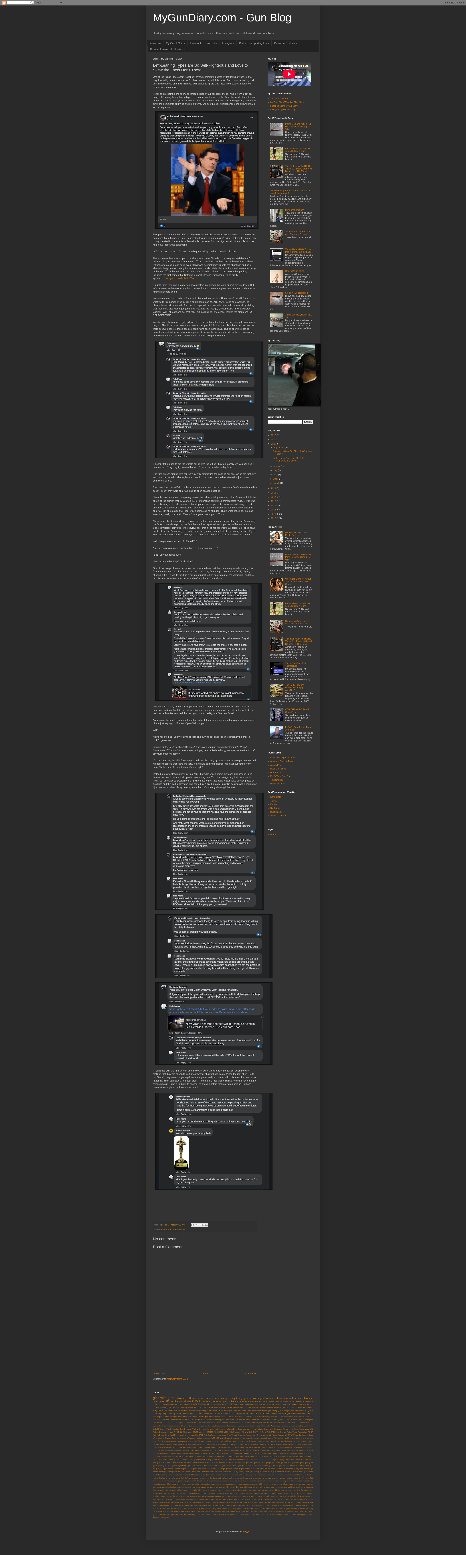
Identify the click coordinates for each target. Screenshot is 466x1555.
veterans (182, 1511)
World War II (194, 1401)
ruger (287, 1413)
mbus (224, 1481)
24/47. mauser (163, 1420)
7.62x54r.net (276, 780)
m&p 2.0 (296, 1478)
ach (221, 1438)
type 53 (195, 1417)
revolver (175, 1407)
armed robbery (269, 1401)
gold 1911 (167, 1466)
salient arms (201, 1496)
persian (213, 1490)
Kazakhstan (269, 1429)
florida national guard (270, 1460)
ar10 (244, 1441)
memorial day (280, 1481)
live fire (236, 1478)
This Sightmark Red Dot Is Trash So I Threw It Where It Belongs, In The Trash (298, 169)
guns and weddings (216, 1469)
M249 (216, 1432)
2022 (274, 435)
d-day (245, 1453)
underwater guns (283, 1508)
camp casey (228, 1398)
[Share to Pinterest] (206, 1225)
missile (218, 1484)
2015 (274, 505)
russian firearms (173, 1496)
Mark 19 (238, 1432)
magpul (165, 1413)
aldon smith (284, 1438)
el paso (206, 1410)
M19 (205, 1432)
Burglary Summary (294, 210)
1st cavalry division (269, 1417)
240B (254, 1401)
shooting (193, 1499)
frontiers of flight (204, 1463)
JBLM (234, 1429)
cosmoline (224, 1453)
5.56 (200, 1404)
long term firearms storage (260, 1478)
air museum (308, 1407)
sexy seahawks (182, 1499)
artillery (163, 1444)
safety (192, 1496)
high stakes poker (177, 1472)
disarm (300, 1453)
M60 (221, 1432)
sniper (159, 1417)
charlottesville (179, 1450)
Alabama (202, 1423)
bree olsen (210, 1447)
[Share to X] (199, 1225)
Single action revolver (217, 1435)
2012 (274, 518)
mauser (298, 1404)
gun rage (159, 1469)
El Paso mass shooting (278, 1426)
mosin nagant (257, 1398)
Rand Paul (169, 1435)
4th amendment (249, 1420)
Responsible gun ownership (186, 1435)
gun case (226, 1466)
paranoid (176, 1490)
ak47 (179, 1398)
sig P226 (262, 1499)
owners (284, 1487)
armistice (266, 1441)
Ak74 (196, 1423)
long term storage (279, 1478)
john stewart (167, 1475)
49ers (239, 1420)
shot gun (222, 1499)
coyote (232, 1453)
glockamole (157, 1466)
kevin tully (226, 1475)
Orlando (283, 1432)
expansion (176, 1460)
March (276, 483)
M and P (171, 1432)
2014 (274, 509)
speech (246, 1502)
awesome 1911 (302, 1401)
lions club (228, 1478)
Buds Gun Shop (278, 768)
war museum (269, 1511)
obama (222, 1487)
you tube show (295, 1514)
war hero (260, 1511)
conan (216, 1453)
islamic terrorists (291, 1472)
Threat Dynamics (238, 1435)
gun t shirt (303, 1410)
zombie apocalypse (161, 1518)
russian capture (159, 1496)
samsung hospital (213, 1496)
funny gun (242, 1398)
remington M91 (233, 1493)
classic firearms (287, 1450)
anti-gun (237, 1441)
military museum (187, 1484)
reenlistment (221, 1493)
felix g (192, 1460)
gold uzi (175, 1466)
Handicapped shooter (216, 1429)
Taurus (273, 801)
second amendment (208, 1398)
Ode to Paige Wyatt (294, 271)
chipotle (213, 1450)
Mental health (266, 1407)
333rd (184, 1420)
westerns (210, 1514)
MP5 (257, 1407)
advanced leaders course (234, 1438)
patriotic (206, 1490)
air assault (262, 1438)
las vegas (302, 1475)
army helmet (286, 1441)
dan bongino (259, 1453)
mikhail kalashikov (172, 1484)
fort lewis (177, 1463)
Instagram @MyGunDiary (282, 109)
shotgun (239, 1401)
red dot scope (210, 1493)
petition (220, 1490)
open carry (158, 1404)
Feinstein (175, 1429)
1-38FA (194, 1404)
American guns (213, 1423)
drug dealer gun (196, 1410)
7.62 (287, 1420)
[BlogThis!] (196, 1225)
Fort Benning (185, 1429)
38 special (207, 1420)
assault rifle (182, 1444)
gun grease (274, 1466)
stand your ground (293, 1502)
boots (175, 1447)
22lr (154, 1420)
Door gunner (231, 1426)
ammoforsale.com (160, 1441)
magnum (187, 1481)
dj (304, 1453)
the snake (175, 1508)
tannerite (182, 1417)
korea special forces (253, 1475)
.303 (223, 1417)
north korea (215, 1413)
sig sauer (270, 1499)
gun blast (217, 1466)
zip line (217, 1417)
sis (292, 1499)
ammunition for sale (196, 1441)
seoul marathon (168, 1499)
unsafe (302, 1508)
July (275, 470)
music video (305, 1484)
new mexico (308, 1404)
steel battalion (159, 1505)
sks (154, 1417)
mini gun (211, 1484)
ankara (213, 1441)
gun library (283, 1466)
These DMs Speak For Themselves (296, 664)
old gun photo (259, 1487)
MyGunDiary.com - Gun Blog (222, 17)
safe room (185, 1496)
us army (247, 1401)
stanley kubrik (307, 1502)
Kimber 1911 (288, 1429)
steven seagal (190, 1505)
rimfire (260, 1493)
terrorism (166, 1508)
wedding (290, 1511)
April (276, 479)
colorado (169, 1453)
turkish (225, 1508)
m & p (289, 1478)
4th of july (260, 1420)
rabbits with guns (160, 1493)
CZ (226, 1404)
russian (310, 1493)
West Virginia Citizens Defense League (169, 1438)
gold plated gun (244, 1410)
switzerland (276, 1505)
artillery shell (172, 1444)
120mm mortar (238, 1417)
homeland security (230, 1472)
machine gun (176, 1401)
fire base (221, 1460)
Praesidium (302, 1432)
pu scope (289, 1490)
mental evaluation (294, 1481)
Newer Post (159, 1373)
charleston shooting (165, 1450)
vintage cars (203, 1511)
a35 (217, 1438)
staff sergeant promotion (274, 1502)
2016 (274, 501)
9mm (211, 1407)
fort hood (169, 1463)
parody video (196, 1490)
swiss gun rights (264, 1505)
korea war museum (271, 1475)
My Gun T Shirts (175, 43)
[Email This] (192, 1225)
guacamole (208, 1466)
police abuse (237, 1490)
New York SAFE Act (270, 1432)
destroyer (285, 1453)
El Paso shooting (296, 1426)
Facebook (196, 43)
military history (175, 1413)
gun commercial (248, 1466)
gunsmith (245, 1469)
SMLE (293, 1407)
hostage (242, 1472)
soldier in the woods (192, 1502)
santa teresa (281, 1496)
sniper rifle (178, 1502)
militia (197, 1484)
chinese (205, 1450)
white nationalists (237, 1514)
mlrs (185, 1401)
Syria (228, 1435)
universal (295, 1508)
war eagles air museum (245, 1511)
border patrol (190, 1447)
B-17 (239, 1423)
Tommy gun (251, 1435)
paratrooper (185, 1490)
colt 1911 (177, 1453)
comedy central (207, 1453)
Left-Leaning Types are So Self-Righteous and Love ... (288, 459)
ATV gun (179, 1423)
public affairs (299, 1490)
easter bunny (269, 1456)
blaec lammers (159, 1447)
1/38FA (228, 1417)
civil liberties (275, 1450)
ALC (170, 1423)
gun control (228, 1401)
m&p (159, 1413)
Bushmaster (276, 812)
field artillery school (209, 1460)
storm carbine (201, 1505)
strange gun (220, 1505)
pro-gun (281, 1490)
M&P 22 (178, 1432)
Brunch (292, 1423)
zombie (310, 1514)
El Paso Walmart (260, 1426)
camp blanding (290, 1447)
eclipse (279, 1456)
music (297, 1484)
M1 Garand (188, 1432)
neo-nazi (180, 1487)
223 (311, 1417)
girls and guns (298, 1463)
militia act (204, 1484)
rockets (281, 1413)
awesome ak (272, 1398)
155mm (248, 1417)
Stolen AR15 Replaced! (296, 293)
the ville (183, 1508)
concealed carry (209, 1401)
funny (226, 1410)
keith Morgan (215, 1475)
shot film (214, 1499)
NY (260, 1432)
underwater (270, 1508)
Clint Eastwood (214, 1426)
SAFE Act (203, 1435)
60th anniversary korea (274, 1420)
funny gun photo (300, 1398)
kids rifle (234, 1475)
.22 (194, 1407)
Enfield (156, 1429)
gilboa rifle (276, 1463)
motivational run (269, 1484)
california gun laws (276, 1447)
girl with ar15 (286, 1463)
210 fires (305, 1417)
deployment (183, 1410)
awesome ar (285, 1398)
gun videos (187, 1469)
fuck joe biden (218, 1463)
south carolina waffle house (218, 1502)
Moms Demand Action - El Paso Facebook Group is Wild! (298, 127)
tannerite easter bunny (303, 1505)
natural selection (169, 1487)
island (301, 1472)
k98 (192, 1475)
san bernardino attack (231, 1496)
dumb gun (248, 1456)
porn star (256, 1490)
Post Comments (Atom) (177, 1379)
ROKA (310, 1432)
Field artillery (219, 1407)
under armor (242, 1508)
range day (177, 1493)
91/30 (259, 1401)
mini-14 (186, 1413)
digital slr (293, 1453)
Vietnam (237, 1404)
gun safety (272, 1410)
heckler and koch (278, 1469)
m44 (293, 1404)
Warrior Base (307, 1435)
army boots (275, 1441)
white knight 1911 (221, 1514)
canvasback (171, 1410)
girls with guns (164, 1398)
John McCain (257, 1429)
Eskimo (162, 1429)
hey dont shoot (302, 1469)
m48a (155, 1481)
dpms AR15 (221, 1456)
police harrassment (247, 1413)
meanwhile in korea (265, 1481)
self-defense (307, 1413)
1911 (166, 1401)
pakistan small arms (296, 1487)
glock (220, 1401)
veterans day (192, 1511)
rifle (247, 1493)
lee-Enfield (180, 1478)
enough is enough (305, 1456)
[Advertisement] (205, 1349)
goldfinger (183, 1466)
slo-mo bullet (158, 1502)
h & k (251, 1469)
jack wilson (308, 1472)
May (275, 474)
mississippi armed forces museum (236, 1484)
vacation (174, 1511)
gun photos (304, 1466)
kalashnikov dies (202, 1475)
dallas (250, 1453)
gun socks (168, 1469)
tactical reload (287, 1505)
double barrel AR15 (207, 1456)
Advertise (155, 43)
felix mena (257, 1404)
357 (189, 1420)
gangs (268, 1463)
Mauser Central (278, 783)
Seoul (299, 1407)
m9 (160, 1481)
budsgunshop (222, 1447)
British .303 (284, 1423)
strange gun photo (233, 1505)
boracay (181, 1447)
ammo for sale (307, 1438)
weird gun (304, 1511)
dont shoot (182, 1456)
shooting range (203, 1499)
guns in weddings (233, 1469)
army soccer (296, 1441)
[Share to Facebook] (203, 1225)
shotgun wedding (234, 1499)
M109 (195, 1432)
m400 (310, 1478)
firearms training (247, 1460)
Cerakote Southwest (285, 43)
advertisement (252, 1438)
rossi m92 (303, 1493)
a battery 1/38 (209, 1438)
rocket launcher (270, 1413)
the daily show (186, 1407)
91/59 (155, 1423)
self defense (296, 1413)
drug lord (239, 1456)
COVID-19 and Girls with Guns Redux (297, 710)
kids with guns (269, 1404)
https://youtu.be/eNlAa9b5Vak (178, 278)
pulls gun (309, 1490)
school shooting (294, 1496)
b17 (237, 1444)
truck (219, 1508)
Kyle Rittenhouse (177, 1229)
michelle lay (308, 1481)
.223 (199, 1407)
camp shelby (302, 1447)
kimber (241, 1475)
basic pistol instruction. (249, 1444)
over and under (231, 1413)
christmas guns (237, 1450)
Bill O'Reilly (274, 1423)
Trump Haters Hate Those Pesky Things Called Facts (298, 250)
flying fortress (285, 1460)
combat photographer (191, 1453)
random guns (165, 1407)
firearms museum (233, 1460)
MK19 (231, 1432)
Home (205, 1373)
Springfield (275, 797)
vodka (211, 1511)
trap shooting (203, 1508)
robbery (267, 1493)
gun (253, 1410)
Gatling (195, 1429)
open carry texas (273, 1487)
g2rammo (250, 1463)
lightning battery (217, 1478)
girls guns (309, 1463)
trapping (212, 1508)
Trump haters (262, 1435)
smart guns (169, 1502)
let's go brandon (192, 1478)
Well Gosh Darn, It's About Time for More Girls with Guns (298, 581)
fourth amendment (189, 1463)
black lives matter (305, 1444)
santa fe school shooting (251, 1496)
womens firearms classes (255, 1514)
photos (156, 1407)
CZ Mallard (168, 1426)
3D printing (216, 1420)
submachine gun (170, 1417)
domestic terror (170, 1456)
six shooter (298, 1499)
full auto (227, 1463)
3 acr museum (175, 1420)
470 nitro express (229, 1420)
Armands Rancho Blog (281, 761)
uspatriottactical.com (161, 1511)
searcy (304, 1496)
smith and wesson (171, 1404)
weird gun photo (206, 1417)
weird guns (183, 1514)
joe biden (157, 1475)
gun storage (292, 1410)
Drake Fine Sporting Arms (254, 43)
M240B (210, 1432)
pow (262, 1490)
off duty (229, 1487)
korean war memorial (288, 1475)
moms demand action (199, 1413)
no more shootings (201, 1487)
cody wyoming (159, 1453)
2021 (274, 439)
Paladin (275, 1407)
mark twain (208, 1481)
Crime (223, 1426)
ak (269, 1438)
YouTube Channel (279, 98)
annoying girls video (225, 1441)
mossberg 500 (256, 1484)
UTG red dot (296, 1435)
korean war (281, 1404)
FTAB (168, 1429)
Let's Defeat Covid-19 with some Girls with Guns (298, 149)
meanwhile (251, 1481)
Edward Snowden (245, 1426)
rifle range (254, 1493)
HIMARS (230, 1407)
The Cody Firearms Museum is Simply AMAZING (294, 688)
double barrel (193, 1456)
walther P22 (220, 1511)
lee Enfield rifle (168, 1478)
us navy (309, 1508)
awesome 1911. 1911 (197, 1444)
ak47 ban (274, 1438)
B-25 (244, 1423)
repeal (242, 1493)
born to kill (201, 1447)
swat (255, 1505)
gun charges (235, 1466)
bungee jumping (260, 1447)
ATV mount (188, 1423)
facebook (185, 1460)
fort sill (220, 1410)
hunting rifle (257, 1472)
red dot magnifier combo (193, 1493)
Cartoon (177, 1426)
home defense (203, 1472)
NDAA (255, 1432)
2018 (274, 493)
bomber (169, 1447)
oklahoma (248, 1487)
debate (268, 1453)
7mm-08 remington (305, 1420)
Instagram (228, 43)
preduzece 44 (271, 1490)
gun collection (261, 1410)
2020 (274, 444)
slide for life (308, 1499)
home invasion (216, 1472)
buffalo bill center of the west (240, 1447)
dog (307, 1453)
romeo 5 (294, 1493)
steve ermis (178, 1505)
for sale (213, 1410)
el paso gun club (289, 1456)
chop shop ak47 (223, 1450)
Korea (192, 1398)
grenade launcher (195, 1466)
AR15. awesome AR (216, 1404)
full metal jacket (238, 1463)
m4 (306, 1478)
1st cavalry (256, 1417)
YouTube (212, 43)
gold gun (233, 1410)
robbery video (277, 1493)
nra (222, 1413)
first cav (257, 1460)
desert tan (276, 1453)
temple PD (157, 1508)
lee (160, 1478)
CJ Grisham (301, 1423)
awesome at (212, 1444)
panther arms (165, 1490)
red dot (259, 1413)
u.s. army (232, 1508)
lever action (205, 1478)
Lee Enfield (239, 1407)
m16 (288, 1404)
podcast (227, 1490)
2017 (274, 497)
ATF (174, 1423)
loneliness (244, 1478)
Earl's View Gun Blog (280, 776)
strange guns (247, 1505)
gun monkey (294, 1466)
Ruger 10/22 (285, 1407)
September (279, 447)
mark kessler (197, 1481)
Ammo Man (276, 765)
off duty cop (238, 1487)
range (170, 1493)
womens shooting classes (277, 1514)
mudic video (282, 1484)
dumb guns (258, 1456)
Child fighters (186, 1426)
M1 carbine (250, 1407)
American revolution (228, 1423)
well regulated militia (196, 1514)
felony (198, 1460)
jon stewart (177, 1475)
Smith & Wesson (278, 815)
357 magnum (196, 1420)
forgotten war (296, 1460)
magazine (179, 1481)
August (277, 466)
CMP (308, 1423)
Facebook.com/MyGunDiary (284, 106)
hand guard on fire (262, 1469)
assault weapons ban (285, 1401)
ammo (244, 1404)
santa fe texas (269, 1496)
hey (293, 1469)
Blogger (246, 1531)
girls (311, 1401)
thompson (192, 1508)
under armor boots (256, 1508)
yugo (304, 1514)
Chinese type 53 (200, 1426)
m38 (303, 1478)
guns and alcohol (200, 1469)
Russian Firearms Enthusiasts (167, 49)
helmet (289, 1469)
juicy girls (187, 1475)
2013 (274, 514)
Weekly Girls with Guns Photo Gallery (296, 533)
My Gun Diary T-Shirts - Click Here (287, 102)
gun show (282, 1410)
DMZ (231, 1404)
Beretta (266, 1423)
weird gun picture (170, 1514)
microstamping (159, 1484)
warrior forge (281, 1511)
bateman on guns (267, 1444)
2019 (274, 488)
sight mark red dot (282, 1499)
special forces (236, 1502)
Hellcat (229, 1429)
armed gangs (256, 1441)
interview (280, 1472)
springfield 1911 (256, 1502)
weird (297, 1511)
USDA (287, 1435)
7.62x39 (204, 1407)
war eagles (230, 1511)
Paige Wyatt (292, 1432)
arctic (248, 1441)
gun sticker (178, 1469)
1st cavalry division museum (289, 1417)
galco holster (259, 1463)
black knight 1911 (290, 1444)
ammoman (172, 1441)
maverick (218, 1481)
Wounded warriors (194, 1438)
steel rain (169, 1505)
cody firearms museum (303, 1450)
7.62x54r (293, 1420)
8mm (204, 1404)
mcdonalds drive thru (237, 1481)
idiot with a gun (269, 1472)
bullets (250, 1404)
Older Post (250, 1373)
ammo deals (295, 1438)
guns (161, 1401)
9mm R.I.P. (162, 1423)
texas (188, 1417)
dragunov (231, 1456)
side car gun (252, 1499)
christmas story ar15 (253, 1450)
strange (211, 1505)
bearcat (279, 1444)
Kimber (273, 804)
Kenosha (165, 1229)
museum (291, 1484)
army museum (159, 1410)
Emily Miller (308, 1426)
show (244, 1499)
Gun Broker (276, 772)
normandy (214, 1487)
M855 (226, 1432)
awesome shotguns (226, 1444)
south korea (185, 1404)
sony (204, 1502)
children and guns (194, 1450)
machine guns (168, 1481)
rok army (286, 1493)
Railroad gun (158, 1435)
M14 (200, 1432)
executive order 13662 (162, 1460)
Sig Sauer (275, 808)
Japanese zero (244, 1429)
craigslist (238, 1453)
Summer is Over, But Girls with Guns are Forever (297, 232)
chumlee (265, 1450)
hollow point (191, 1472)
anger (207, 1441)
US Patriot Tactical (276, 1435)
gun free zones (261, 1466)
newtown (188, 1487)
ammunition (182, 1441)
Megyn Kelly (247, 1432)
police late (247, 1490)
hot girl (249, 1472)
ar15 (185, 1398)
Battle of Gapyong (254, 1423)
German (202, 1429)
